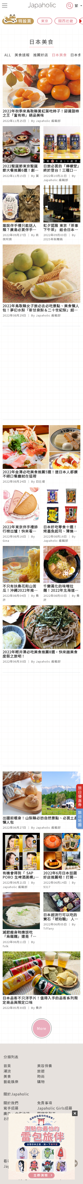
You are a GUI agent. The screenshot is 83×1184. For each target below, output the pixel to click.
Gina (6, 540)
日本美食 (59, 54)
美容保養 (44, 1065)
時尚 (41, 1076)
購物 (41, 1081)
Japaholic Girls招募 (54, 1108)
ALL (7, 54)
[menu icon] (4, 5)
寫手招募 (11, 1108)
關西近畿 (65, 20)
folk (6, 946)
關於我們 (11, 1102)
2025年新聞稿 (53, 239)
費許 (39, 1008)
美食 (7, 1076)
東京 (44, 20)
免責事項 (44, 1102)
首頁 (7, 1065)
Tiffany (48, 928)
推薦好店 (40, 54)
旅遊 (41, 1071)
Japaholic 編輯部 (48, 121)
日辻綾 (40, 481)
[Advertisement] (41, 373)
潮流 (7, 1071)
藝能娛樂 (11, 1081)
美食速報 (22, 54)
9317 (46, 887)
